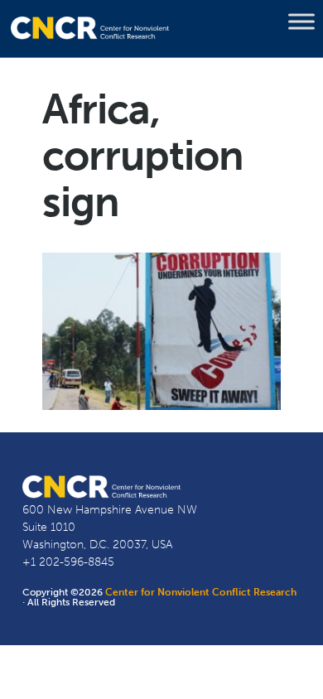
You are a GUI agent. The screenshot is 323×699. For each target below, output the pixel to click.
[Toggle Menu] (301, 21)
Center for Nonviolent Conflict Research (200, 592)
